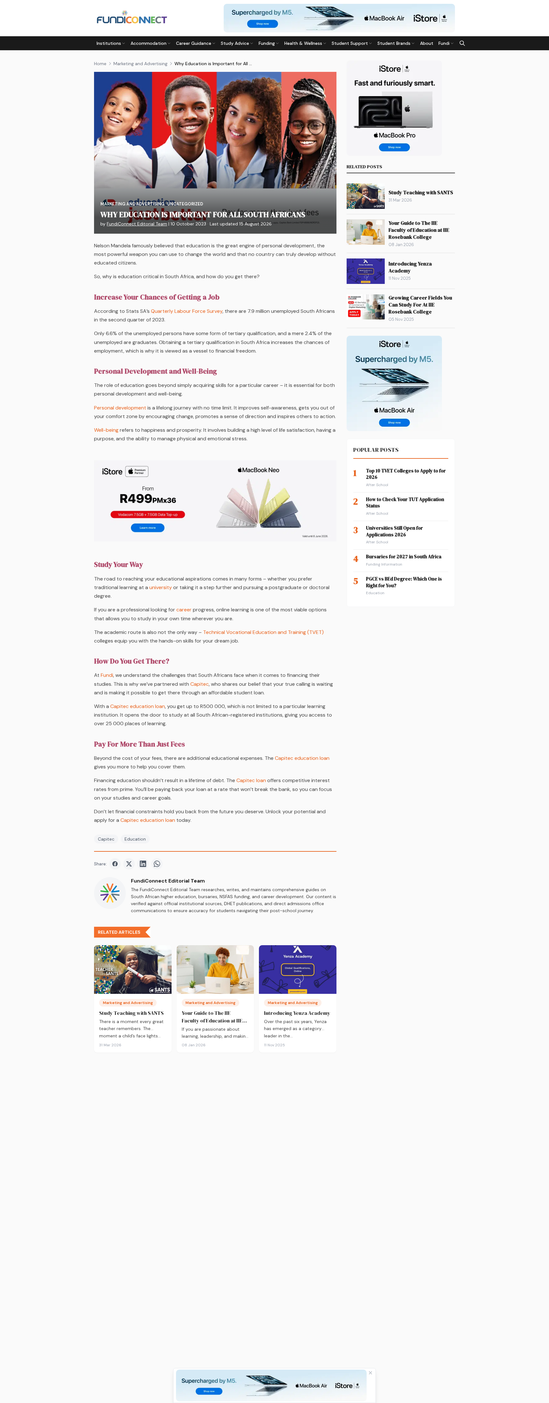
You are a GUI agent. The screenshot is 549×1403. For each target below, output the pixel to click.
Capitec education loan (137, 706)
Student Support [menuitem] (350, 43)
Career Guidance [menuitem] (193, 43)
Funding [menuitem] (267, 43)
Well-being (106, 430)
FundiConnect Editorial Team (137, 224)
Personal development (120, 407)
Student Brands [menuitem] (393, 43)
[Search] (462, 43)
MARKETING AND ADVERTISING (132, 204)
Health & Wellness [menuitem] (303, 43)
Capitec (199, 684)
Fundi (107, 675)
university (160, 587)
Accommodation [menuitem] (148, 43)
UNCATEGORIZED (185, 204)
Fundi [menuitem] (444, 43)
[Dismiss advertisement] (370, 1373)
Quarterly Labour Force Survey (186, 311)
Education (135, 839)
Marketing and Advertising (140, 63)
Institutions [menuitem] (109, 43)
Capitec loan (251, 780)
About (426, 43)
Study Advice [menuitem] (235, 43)
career (184, 609)
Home (100, 63)
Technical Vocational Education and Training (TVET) (263, 632)
